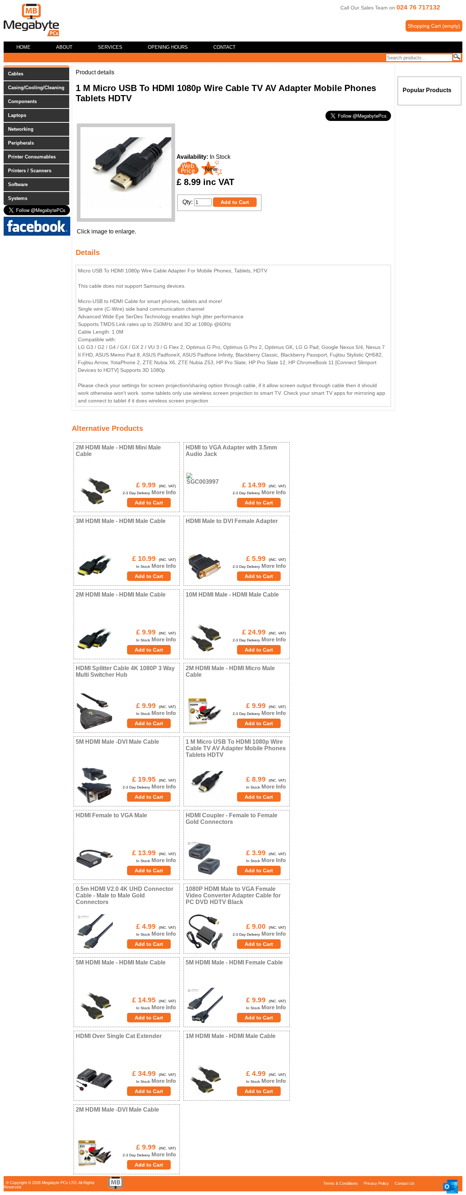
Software (18, 184)
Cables (15, 73)
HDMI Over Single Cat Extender (119, 1036)
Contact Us (405, 1183)
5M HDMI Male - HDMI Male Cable (121, 962)
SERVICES (110, 47)
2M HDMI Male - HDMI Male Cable (121, 594)
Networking (20, 129)
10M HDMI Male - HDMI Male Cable (232, 594)
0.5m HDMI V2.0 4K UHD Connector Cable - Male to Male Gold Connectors (124, 895)
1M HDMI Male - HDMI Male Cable (231, 1036)
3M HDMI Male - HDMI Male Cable (121, 521)
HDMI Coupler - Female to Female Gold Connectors (231, 818)
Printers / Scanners (29, 170)
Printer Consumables (32, 157)
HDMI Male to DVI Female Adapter (232, 521)
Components (22, 101)
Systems (17, 198)
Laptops (17, 115)
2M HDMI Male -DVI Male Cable (117, 1109)
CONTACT (224, 47)
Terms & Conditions (340, 1183)
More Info (163, 492)
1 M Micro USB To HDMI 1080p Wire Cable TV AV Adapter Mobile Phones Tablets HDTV (236, 748)
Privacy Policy (376, 1183)
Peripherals (21, 143)
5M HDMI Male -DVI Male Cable (117, 742)
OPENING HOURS (168, 47)
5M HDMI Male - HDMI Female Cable (234, 962)
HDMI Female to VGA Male (111, 815)
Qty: (187, 202)
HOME (23, 47)
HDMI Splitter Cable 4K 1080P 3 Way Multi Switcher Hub (125, 671)
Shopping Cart (434, 26)
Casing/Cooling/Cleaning (36, 87)
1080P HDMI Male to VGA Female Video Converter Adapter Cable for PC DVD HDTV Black (233, 895)
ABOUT (64, 47)
